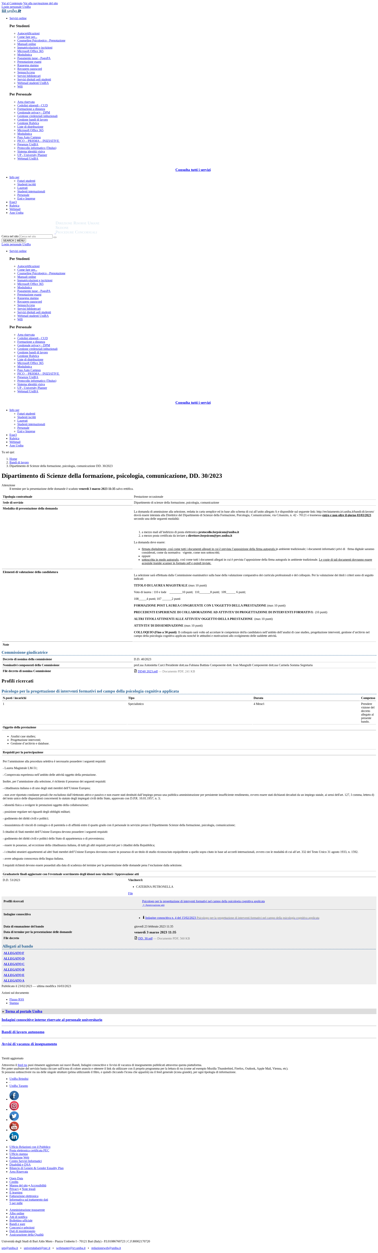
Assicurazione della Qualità (26, 1234)
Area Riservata (18, 1171)
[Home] (87, 232)
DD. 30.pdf (145, 938)
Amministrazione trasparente (27, 1209)
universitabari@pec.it (37, 1248)
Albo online (16, 1213)
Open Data (16, 1178)
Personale (23, 195)
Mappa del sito (18, 1185)
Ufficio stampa (18, 1154)
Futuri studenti (26, 180)
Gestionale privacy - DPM (33, 112)
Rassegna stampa (28, 65)
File (130, 893)
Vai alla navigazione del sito (40, 3)
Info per (14, 177)
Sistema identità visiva (31, 151)
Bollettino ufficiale (20, 1220)
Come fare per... (27, 37)
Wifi (20, 86)
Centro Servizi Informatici (25, 1161)
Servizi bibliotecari (29, 76)
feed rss (22, 1065)
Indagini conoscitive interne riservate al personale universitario (52, 1020)
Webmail (14, 209)
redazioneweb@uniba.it (106, 1248)
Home (13, 459)
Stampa (14, 1003)
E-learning (15, 1192)
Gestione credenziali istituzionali (37, 116)
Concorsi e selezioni (21, 1227)
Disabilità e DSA (20, 1164)
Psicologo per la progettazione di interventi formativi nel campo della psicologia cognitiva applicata (203, 901)
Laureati (22, 188)
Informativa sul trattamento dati (28, 1199)
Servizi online (18, 18)
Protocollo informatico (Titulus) (36, 148)
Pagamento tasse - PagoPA (34, 58)
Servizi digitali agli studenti (34, 79)
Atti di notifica (18, 1217)
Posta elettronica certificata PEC (29, 1150)
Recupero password (29, 68)
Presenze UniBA (27, 144)
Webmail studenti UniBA (33, 83)
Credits (13, 1182)
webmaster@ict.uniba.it (70, 1248)
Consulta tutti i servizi (193, 170)
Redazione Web (19, 1157)
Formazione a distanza (31, 109)
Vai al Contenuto (12, 3)
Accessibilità (38, 1185)
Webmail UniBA (27, 158)
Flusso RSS (16, 999)
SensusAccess (26, 72)
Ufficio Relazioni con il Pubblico (29, 1147)
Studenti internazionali (31, 191)
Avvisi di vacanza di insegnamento (29, 1044)
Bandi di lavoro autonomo (23, 1032)
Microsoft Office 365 (30, 51)
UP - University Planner (32, 155)
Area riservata (26, 102)
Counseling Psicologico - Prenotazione (41, 40)
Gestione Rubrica (28, 123)
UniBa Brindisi (18, 1078)
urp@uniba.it (10, 1248)
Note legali (28, 1189)
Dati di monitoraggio (22, 1231)
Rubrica (14, 205)
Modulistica (24, 54)
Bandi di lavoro (19, 462)
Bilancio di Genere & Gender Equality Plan (36, 1168)
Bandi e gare (17, 1224)
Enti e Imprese (26, 198)
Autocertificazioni (28, 33)
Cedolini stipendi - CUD (32, 105)
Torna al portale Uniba (23, 1011)
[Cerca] (55, 237)
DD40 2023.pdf (148, 671)
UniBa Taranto (18, 1085)
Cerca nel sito (10, 236)
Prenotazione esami (29, 61)
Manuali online (26, 44)
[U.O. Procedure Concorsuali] (29, 232)
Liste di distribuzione (30, 126)
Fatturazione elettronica (23, 1196)
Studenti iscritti (26, 184)
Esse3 (13, 202)
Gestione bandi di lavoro (32, 119)
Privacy (14, 1189)
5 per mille (16, 1203)
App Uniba (16, 212)
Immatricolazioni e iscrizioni (34, 47)
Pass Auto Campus (29, 137)
